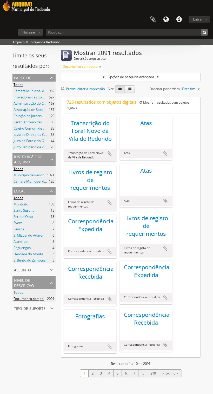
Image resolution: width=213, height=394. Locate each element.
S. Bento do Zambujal (30, 260)
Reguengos (22, 247)
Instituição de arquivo (28, 159)
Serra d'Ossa (23, 216)
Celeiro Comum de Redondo (35, 128)
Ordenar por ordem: (165, 88)
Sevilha (19, 229)
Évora (18, 223)
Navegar (28, 32)
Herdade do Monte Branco (34, 254)
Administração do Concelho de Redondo (45, 103)
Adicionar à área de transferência (109, 153)
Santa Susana (24, 210)
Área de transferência (153, 19)
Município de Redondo (31, 175)
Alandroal (21, 241)
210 (153, 373)
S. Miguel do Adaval (28, 235)
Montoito (21, 204)
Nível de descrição (24, 282)
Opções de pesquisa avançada (131, 77)
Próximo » (170, 373)
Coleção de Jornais (28, 115)
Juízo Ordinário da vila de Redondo (40, 147)
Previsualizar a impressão (85, 88)
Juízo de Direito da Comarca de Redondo (45, 134)
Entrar (198, 19)
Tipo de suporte (29, 307)
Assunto (22, 269)
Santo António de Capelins (34, 122)
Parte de (22, 77)
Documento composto (31, 298)
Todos (18, 84)
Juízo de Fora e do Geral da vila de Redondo (47, 140)
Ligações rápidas (178, 19)
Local (19, 190)
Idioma (165, 19)
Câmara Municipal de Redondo (37, 91)
